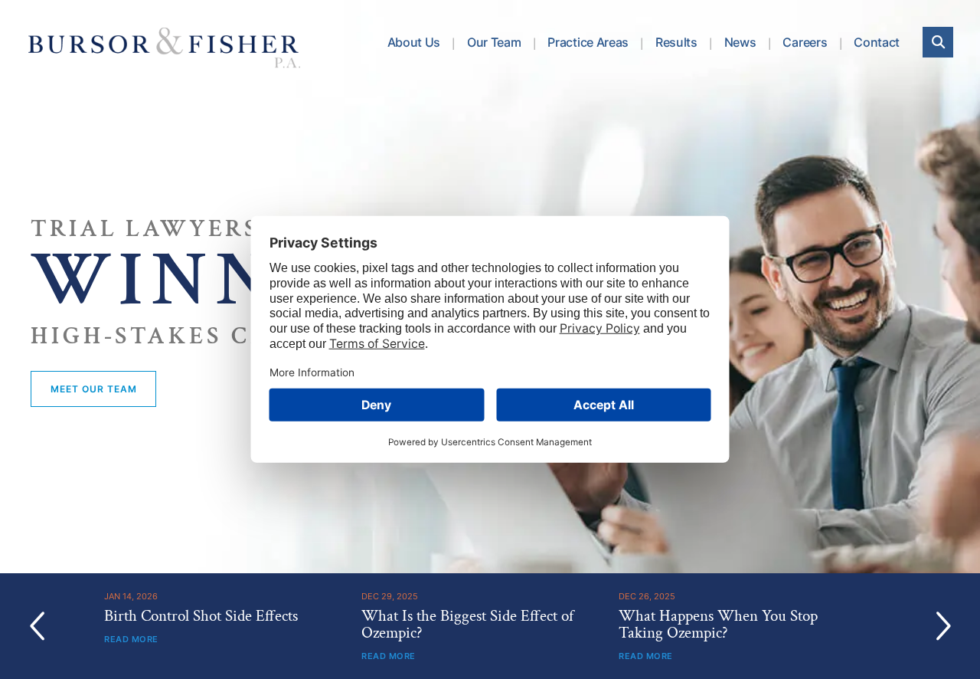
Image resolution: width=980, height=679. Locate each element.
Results (676, 42)
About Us (413, 42)
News (740, 42)
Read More (131, 639)
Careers (804, 42)
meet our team (93, 389)
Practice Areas (588, 42)
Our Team (494, 42)
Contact (877, 42)
